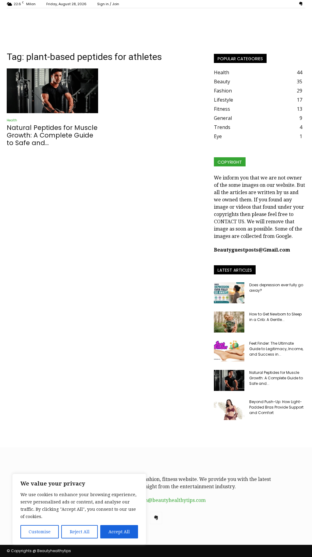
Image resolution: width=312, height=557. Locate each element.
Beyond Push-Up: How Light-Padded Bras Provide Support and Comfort (276, 407)
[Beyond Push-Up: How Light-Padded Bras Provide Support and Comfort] (229, 409)
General (223, 118)
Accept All (119, 531)
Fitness (222, 109)
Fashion (223, 90)
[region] (79, 509)
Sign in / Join (108, 4)
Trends (222, 127)
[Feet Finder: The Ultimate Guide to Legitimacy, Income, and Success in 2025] (229, 351)
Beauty (222, 81)
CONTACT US (229, 222)
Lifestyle (223, 99)
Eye (218, 136)
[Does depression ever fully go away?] (229, 292)
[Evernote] (300, 4)
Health (12, 120)
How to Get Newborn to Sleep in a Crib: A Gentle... (275, 317)
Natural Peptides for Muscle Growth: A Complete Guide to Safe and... (52, 135)
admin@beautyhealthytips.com (169, 500)
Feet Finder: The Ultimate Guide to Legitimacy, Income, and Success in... (276, 349)
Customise (40, 531)
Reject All (80, 531)
